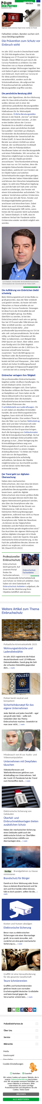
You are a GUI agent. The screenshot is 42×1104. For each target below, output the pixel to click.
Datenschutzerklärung (19, 1079)
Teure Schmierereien (15, 981)
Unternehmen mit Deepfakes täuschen (20, 763)
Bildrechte (8, 1044)
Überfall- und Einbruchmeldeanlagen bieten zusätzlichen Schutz (21, 821)
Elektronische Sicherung (17, 927)
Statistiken (16, 1073)
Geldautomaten (31, 432)
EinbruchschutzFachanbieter (29, 571)
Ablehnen (21, 1094)
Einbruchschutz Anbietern (14, 586)
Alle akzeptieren (21, 1099)
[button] (14, 1010)
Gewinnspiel (8, 1055)
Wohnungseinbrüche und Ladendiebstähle (18, 650)
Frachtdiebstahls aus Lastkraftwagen (18, 407)
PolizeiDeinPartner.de (13, 1023)
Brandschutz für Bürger (17, 878)
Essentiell (28, 1073)
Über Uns (8, 1030)
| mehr (12, 668)
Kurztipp (8, 871)
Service (7, 1037)
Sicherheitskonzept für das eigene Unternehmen (19, 706)
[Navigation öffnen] (39, 6)
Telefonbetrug (33, 421)
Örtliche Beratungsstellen (24, 114)
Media (6, 1051)
